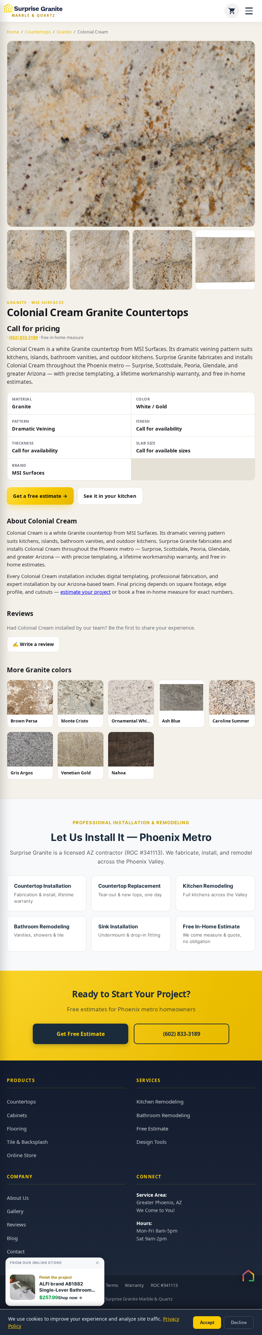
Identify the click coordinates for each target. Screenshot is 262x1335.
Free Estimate (152, 1128)
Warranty (134, 1285)
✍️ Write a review (33, 644)
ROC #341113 (164, 1285)
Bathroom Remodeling (163, 1115)
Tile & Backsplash (27, 1141)
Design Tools (151, 1141)
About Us (18, 1197)
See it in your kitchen (110, 495)
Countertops (38, 32)
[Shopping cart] (231, 10)
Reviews (16, 1224)
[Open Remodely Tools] (248, 1275)
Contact (16, 1251)
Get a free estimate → (40, 495)
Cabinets (17, 1115)
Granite (64, 32)
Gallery (15, 1211)
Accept (207, 1322)
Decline (239, 1322)
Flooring (17, 1128)
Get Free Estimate (81, 1034)
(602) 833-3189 (23, 337)
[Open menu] (249, 10)
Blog (12, 1238)
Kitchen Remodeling (160, 1101)
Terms (112, 1285)
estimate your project (85, 591)
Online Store (21, 1155)
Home (13, 32)
